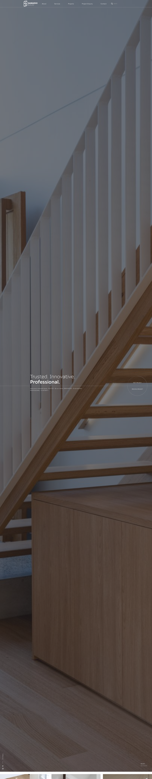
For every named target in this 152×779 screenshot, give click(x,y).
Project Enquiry (87, 4)
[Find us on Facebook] (3, 766)
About (44, 4)
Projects (71, 4)
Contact (104, 4)
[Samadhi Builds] (30, 3)
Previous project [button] (137, 389)
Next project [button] (137, 382)
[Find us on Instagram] (3, 768)
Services (57, 4)
